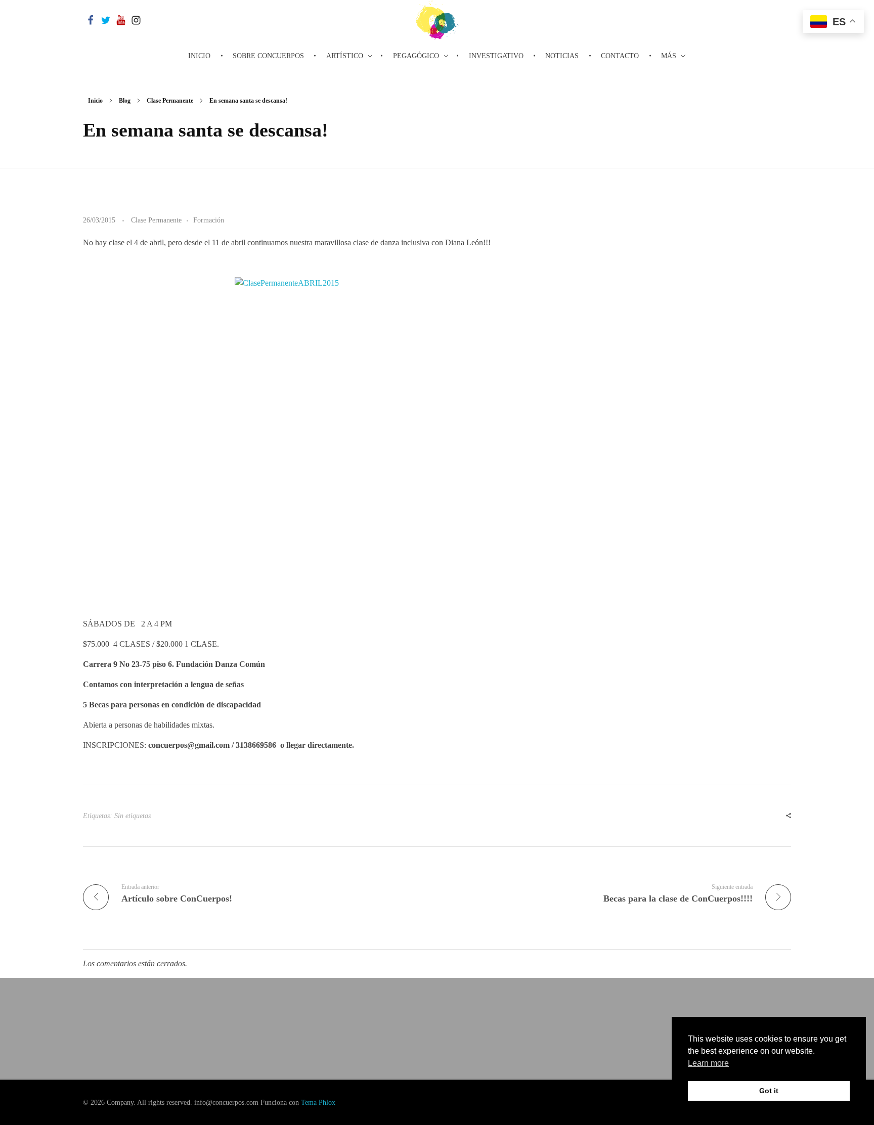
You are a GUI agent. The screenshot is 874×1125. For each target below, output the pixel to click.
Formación (208, 220)
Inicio (95, 100)
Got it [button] (768, 1091)
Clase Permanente (170, 100)
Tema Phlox (318, 1102)
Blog (124, 100)
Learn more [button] (708, 1063)
